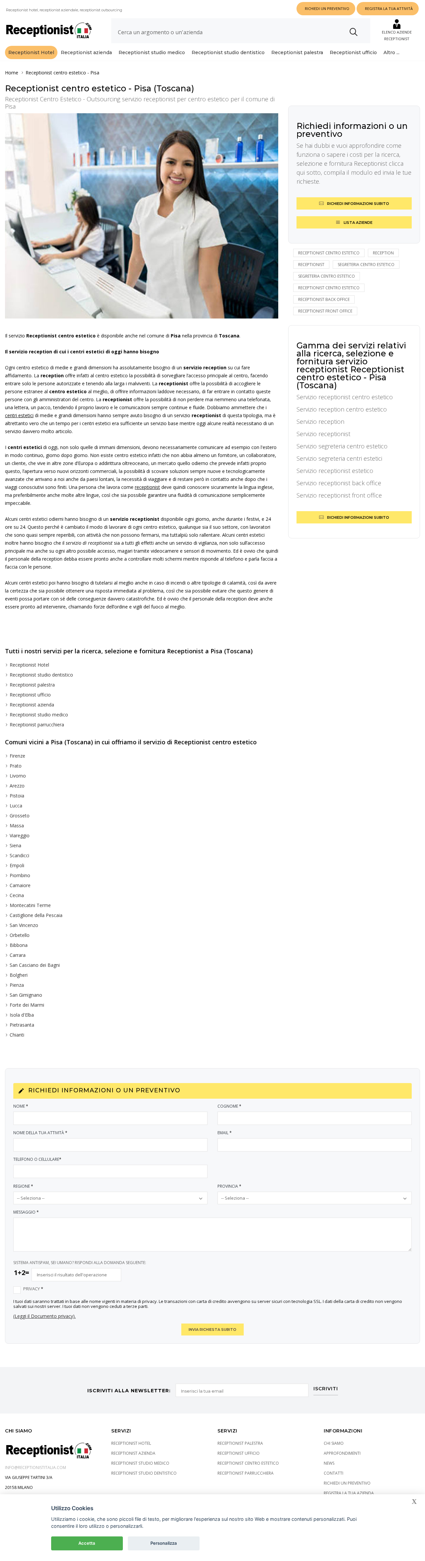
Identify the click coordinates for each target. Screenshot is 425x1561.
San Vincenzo (24, 925)
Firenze (17, 756)
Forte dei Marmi (27, 1005)
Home (11, 72)
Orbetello (20, 935)
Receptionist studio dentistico (228, 52)
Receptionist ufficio (353, 52)
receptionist (311, 264)
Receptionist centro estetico (56, 72)
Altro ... (391, 52)
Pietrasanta (22, 1025)
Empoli (17, 865)
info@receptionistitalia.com (35, 1467)
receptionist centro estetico (329, 253)
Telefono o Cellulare (37, 1159)
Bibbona (19, 945)
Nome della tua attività (40, 1133)
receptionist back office (324, 299)
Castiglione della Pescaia (36, 915)
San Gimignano (26, 995)
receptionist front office (325, 311)
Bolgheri (19, 975)
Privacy (33, 1289)
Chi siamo (334, 1443)
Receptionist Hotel (31, 52)
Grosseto (20, 815)
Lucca (16, 805)
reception (383, 253)
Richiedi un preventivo (347, 1483)
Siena (15, 845)
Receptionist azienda (86, 52)
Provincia (229, 1186)
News (329, 1463)
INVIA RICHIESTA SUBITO (212, 1329)
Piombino (20, 875)
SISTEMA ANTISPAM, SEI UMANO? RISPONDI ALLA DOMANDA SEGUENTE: (79, 1262)
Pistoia (17, 795)
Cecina (17, 895)
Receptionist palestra (297, 52)
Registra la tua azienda (349, 1493)
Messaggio (26, 1212)
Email (224, 1133)
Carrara (18, 955)
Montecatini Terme (30, 905)
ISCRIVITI (325, 1389)
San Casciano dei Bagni (35, 965)
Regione (23, 1186)
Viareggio (20, 835)
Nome (20, 1106)
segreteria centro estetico (366, 264)
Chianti (17, 1035)
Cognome (229, 1106)
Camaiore (20, 885)
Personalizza (163, 1543)
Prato (16, 766)
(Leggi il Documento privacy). (44, 1316)
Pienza (17, 985)
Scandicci (19, 855)
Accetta (86, 1543)
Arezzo (17, 785)
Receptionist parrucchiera (37, 724)
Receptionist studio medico (152, 52)
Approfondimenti (342, 1453)
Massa (17, 825)
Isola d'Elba (22, 1015)
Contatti (333, 1473)
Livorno (18, 776)
